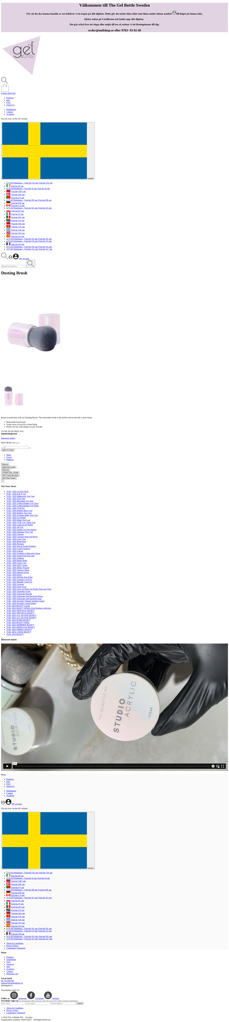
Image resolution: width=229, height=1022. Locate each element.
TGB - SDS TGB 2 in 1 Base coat (20, 522)
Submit (80, 1003)
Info (8, 100)
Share (8, 455)
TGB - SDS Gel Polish (16, 518)
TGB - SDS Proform (15, 544)
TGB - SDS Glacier (14, 551)
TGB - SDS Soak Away (16, 587)
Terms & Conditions (14, 943)
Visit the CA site (17, 206)
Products (10, 98)
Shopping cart (12, 974)
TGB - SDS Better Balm (16, 560)
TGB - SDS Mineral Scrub (17, 572)
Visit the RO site (17, 217)
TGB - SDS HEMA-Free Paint (19, 577)
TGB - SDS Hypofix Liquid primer (21, 603)
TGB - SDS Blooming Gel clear (19, 501)
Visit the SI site (43, 188)
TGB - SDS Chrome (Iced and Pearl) (22, 537)
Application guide (8, 467)
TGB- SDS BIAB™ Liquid (18, 606)
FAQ (8, 102)
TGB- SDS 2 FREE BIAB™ (18, 632)
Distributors (11, 109)
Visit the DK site (17, 195)
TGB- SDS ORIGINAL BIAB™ (20, 610)
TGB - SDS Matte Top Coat (18, 520)
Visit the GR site (17, 230)
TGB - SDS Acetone (15, 584)
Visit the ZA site (17, 220)
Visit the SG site (45, 208)
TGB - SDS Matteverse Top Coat (20, 496)
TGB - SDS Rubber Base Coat (19, 510)
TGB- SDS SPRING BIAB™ (19, 629)
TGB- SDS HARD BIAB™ (18, 620)
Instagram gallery (8, 438)
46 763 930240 (7, 981)
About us (10, 964)
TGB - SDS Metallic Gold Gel (19, 582)
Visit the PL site (17, 211)
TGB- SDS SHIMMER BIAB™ (20, 625)
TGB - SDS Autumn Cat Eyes (19, 579)
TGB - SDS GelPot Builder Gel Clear (22, 503)
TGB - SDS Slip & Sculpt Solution (21, 546)
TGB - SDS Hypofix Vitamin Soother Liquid (25, 601)
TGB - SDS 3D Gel (14, 527)
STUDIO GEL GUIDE (10, 473)
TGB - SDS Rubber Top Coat (19, 513)
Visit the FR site (17, 244)
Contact (9, 112)
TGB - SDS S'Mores (15, 558)
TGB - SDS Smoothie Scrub (18, 591)
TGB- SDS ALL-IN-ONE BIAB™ (21, 615)
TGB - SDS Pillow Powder (17, 568)
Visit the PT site (17, 198)
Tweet (9, 457)
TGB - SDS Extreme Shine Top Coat (22, 515)
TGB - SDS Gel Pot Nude (17, 491)
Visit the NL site (45, 239)
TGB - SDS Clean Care (16, 563)
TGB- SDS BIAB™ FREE (18, 622)
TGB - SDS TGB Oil (15, 508)
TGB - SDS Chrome (15, 534)
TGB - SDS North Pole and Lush (20, 556)
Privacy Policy (12, 946)
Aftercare (5, 470)
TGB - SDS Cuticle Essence (18, 549)
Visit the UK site (45, 183)
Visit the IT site (17, 214)
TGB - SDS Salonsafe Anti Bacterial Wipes (24, 596)
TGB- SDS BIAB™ (15, 634)
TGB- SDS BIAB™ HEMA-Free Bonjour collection (28, 608)
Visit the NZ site (45, 247)
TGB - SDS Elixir (14, 575)
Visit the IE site (17, 186)
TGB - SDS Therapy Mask (17, 570)
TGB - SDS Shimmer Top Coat (19, 532)
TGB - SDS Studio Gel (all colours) (21, 529)
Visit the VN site (17, 227)
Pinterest (10, 459)
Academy (10, 114)
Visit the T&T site (18, 191)
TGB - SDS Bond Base (16, 541)
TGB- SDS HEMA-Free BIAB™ (20, 627)
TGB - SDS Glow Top (16, 539)
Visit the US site (45, 241)
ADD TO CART (8, 450)
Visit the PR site (44, 200)
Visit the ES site (17, 236)
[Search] (4, 258)
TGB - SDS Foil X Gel (16, 494)
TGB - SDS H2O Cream (16, 565)
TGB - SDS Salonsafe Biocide (19, 594)
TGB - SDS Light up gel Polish (19, 525)
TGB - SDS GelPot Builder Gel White (22, 506)
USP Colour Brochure (10, 475)
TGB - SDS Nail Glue (15, 499)
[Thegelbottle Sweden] (21, 75)
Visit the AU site (45, 249)
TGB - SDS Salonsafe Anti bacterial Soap (23, 599)
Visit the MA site (17, 224)
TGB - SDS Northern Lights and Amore (23, 553)
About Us (10, 105)
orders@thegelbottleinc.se (12, 983)
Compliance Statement (15, 948)
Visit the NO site (17, 233)
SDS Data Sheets (9, 478)
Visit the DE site (17, 203)
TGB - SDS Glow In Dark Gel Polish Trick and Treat (28, 589)
